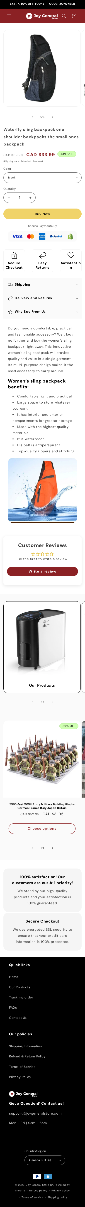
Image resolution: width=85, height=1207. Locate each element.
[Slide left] (33, 117)
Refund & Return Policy (27, 1056)
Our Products (42, 685)
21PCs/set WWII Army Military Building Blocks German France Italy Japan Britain (42, 806)
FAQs (13, 1007)
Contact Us (18, 1018)
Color (7, 169)
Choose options (42, 829)
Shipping (8, 161)
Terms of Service (22, 1067)
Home (13, 977)
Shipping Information (25, 1046)
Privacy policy (60, 1190)
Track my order (21, 997)
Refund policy (38, 1190)
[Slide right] (53, 117)
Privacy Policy (20, 1077)
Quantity (9, 189)
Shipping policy (58, 1197)
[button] (9, 16)
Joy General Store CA (40, 1184)
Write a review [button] (42, 571)
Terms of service (32, 1197)
